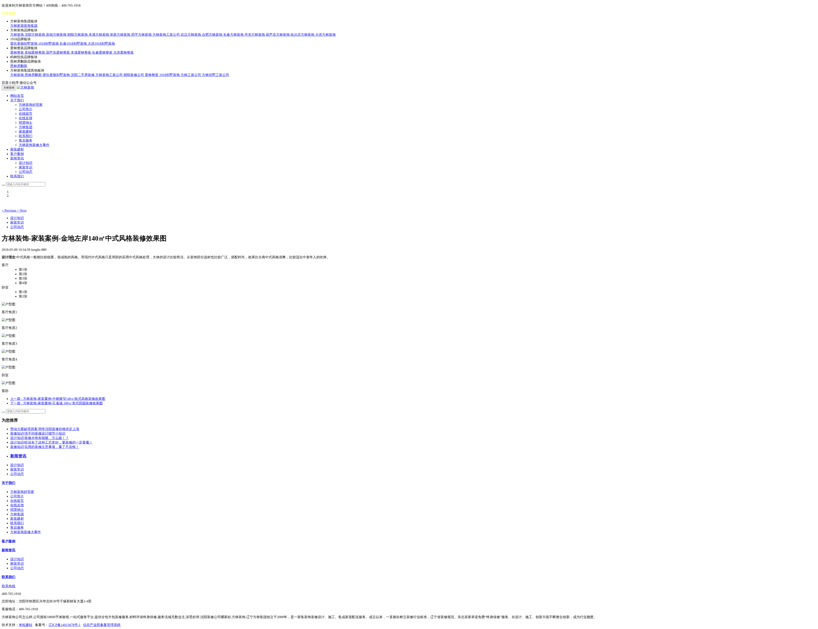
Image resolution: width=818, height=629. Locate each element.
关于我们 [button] (17, 100)
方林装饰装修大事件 (34, 145)
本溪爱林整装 (81, 52)
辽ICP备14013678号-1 (65, 625)
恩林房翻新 (18, 66)
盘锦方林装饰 (56, 34)
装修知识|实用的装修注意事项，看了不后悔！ (44, 447)
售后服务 (25, 140)
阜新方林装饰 (120, 34)
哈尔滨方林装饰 (303, 34)
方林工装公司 (191, 75)
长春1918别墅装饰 (74, 43)
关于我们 (8, 483)
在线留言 (25, 113)
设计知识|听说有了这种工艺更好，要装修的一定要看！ (51, 442)
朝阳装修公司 (134, 75)
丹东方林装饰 (255, 34)
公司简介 (25, 109)
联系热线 (8, 586)
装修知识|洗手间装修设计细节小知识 (37, 433)
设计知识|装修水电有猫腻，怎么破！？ (39, 438)
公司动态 (25, 172)
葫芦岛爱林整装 (58, 52)
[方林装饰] (25, 87)
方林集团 (25, 127)
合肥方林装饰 (212, 34)
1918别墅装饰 (49, 43)
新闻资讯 (8, 550)
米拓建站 (25, 625)
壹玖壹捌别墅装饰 (24, 43)
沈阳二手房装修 (83, 75)
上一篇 (57, 399)
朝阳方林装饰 (78, 34)
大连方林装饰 (325, 34)
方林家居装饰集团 (23, 25)
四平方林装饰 (142, 34)
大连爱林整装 (123, 52)
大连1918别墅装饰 (101, 43)
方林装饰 (17, 34)
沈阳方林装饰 (35, 34)
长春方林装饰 (234, 34)
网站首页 (17, 96)
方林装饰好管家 (31, 104)
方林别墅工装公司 (215, 75)
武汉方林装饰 (191, 34)
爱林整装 (17, 52)
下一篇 (56, 403)
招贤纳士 (25, 122)
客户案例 (17, 154)
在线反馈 (25, 118)
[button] (9, 210)
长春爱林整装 (102, 52)
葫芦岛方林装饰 (278, 34)
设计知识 (25, 163)
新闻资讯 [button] (17, 158)
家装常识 (25, 167)
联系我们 (25, 136)
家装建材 (25, 131)
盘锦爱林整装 (35, 52)
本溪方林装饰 (99, 34)
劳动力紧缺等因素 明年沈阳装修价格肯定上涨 (44, 429)
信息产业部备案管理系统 (102, 625)
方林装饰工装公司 (167, 34)
